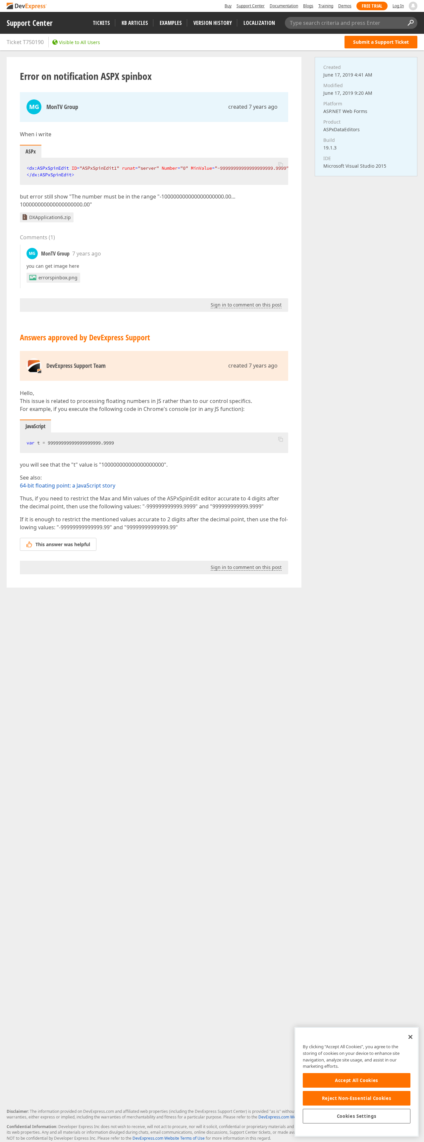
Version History (212, 23)
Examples (171, 23)
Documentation (284, 6)
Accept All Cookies (356, 1080)
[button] (281, 164)
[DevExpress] (27, 6)
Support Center (251, 6)
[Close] (410, 1037)
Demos (344, 6)
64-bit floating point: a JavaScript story (67, 485)
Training (325, 6)
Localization (259, 23)
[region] (356, 1082)
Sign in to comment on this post (246, 305)
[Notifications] (413, 6)
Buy (228, 6)
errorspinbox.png (58, 277)
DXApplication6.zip (50, 217)
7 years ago (86, 253)
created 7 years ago (253, 106)
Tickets (101, 23)
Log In (398, 6)
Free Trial (372, 6)
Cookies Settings (357, 1116)
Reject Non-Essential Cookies (356, 1098)
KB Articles (135, 23)
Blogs (308, 6)
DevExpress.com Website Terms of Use (168, 1138)
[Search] (410, 23)
